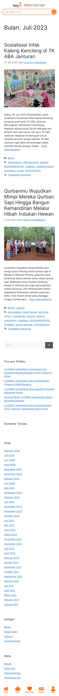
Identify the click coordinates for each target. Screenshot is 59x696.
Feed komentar (12, 673)
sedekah (30, 166)
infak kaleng (14, 162)
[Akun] (53, 688)
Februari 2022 (11, 558)
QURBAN (9, 324)
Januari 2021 (11, 604)
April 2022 (9, 553)
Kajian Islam (10, 631)
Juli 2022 (9, 548)
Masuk (7, 663)
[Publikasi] (41, 688)
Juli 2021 (9, 585)
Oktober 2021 (11, 572)
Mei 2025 (9, 488)
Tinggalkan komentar (19, 174)
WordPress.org (12, 677)
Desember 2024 (13, 492)
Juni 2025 (9, 483)
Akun (53, 692)
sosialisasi (9, 170)
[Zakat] (17, 688)
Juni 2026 (9, 460)
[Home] (6, 688)
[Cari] (49, 345)
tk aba (20, 170)
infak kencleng (30, 162)
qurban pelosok (24, 324)
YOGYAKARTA (33, 170)
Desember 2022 (13, 539)
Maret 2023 (10, 534)
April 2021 (9, 590)
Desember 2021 (13, 567)
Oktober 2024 (11, 497)
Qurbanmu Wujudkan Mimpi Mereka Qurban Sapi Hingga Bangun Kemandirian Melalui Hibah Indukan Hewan (29, 202)
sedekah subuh (44, 166)
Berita (11, 158)
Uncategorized (12, 641)
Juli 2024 (9, 502)
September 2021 (13, 576)
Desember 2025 (13, 469)
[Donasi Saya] (29, 688)
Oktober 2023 (11, 516)
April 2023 (10, 530)
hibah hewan (30, 312)
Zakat (18, 692)
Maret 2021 (10, 595)
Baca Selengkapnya (40, 299)
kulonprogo (19, 316)
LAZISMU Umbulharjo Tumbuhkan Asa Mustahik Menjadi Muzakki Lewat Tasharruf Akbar (28, 373)
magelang (23, 320)
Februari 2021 (11, 599)
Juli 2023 (9, 520)
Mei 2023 (9, 525)
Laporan (20, 307)
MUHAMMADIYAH (14, 166)
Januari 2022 (11, 562)
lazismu (44, 162)
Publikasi (41, 692)
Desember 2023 (13, 506)
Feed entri (9, 668)
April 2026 (10, 464)
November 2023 (13, 511)
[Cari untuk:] (24, 345)
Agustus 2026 (12, 450)
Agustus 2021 (11, 581)
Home (6, 692)
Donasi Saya (29, 692)
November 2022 (13, 544)
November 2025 (13, 474)
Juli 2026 (9, 455)
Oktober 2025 (11, 478)
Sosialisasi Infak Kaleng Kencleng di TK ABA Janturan (29, 50)
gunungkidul (14, 312)
